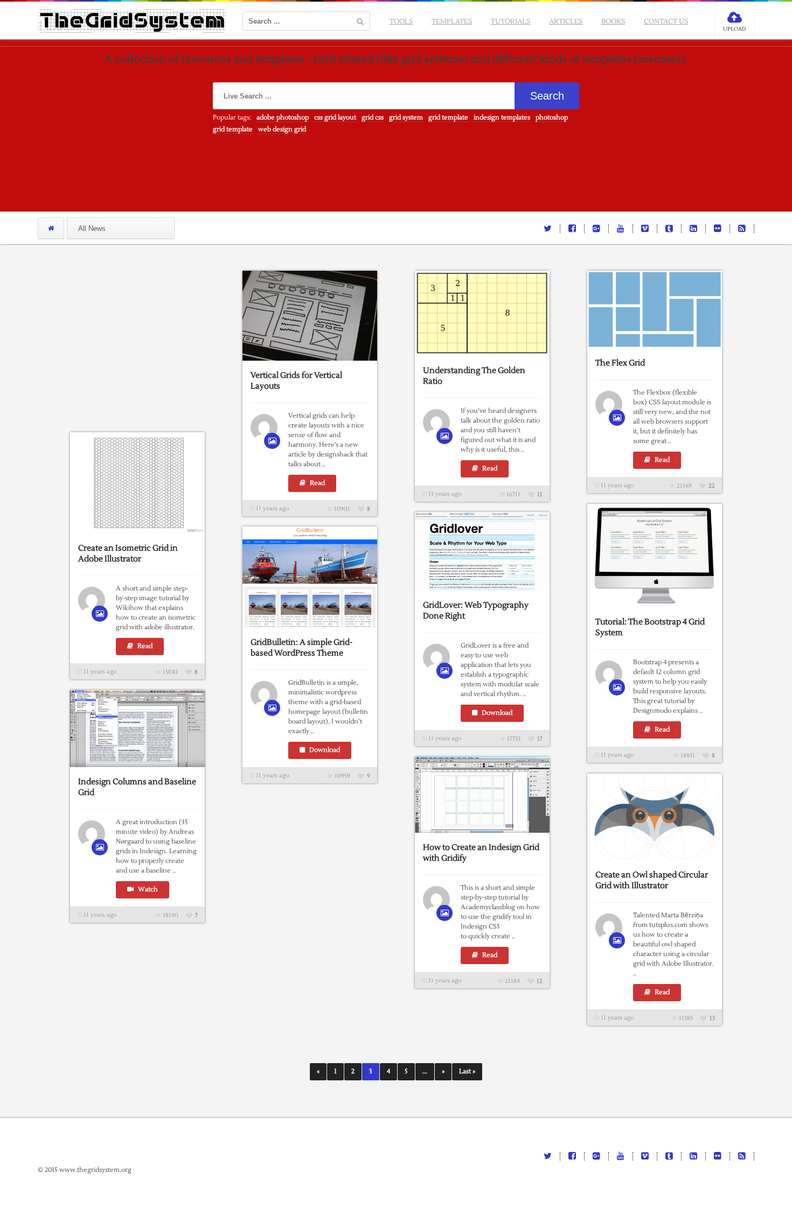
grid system (406, 118)
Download (496, 713)
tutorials (510, 21)
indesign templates (502, 118)
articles (565, 21)
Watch (147, 889)
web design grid (282, 129)
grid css (373, 118)
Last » (467, 1071)
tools (401, 21)
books (613, 21)
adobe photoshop (282, 118)
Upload (734, 28)
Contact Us (666, 21)
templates (452, 21)
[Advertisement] (151, 338)
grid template (448, 118)
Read (316, 483)
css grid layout (335, 118)
